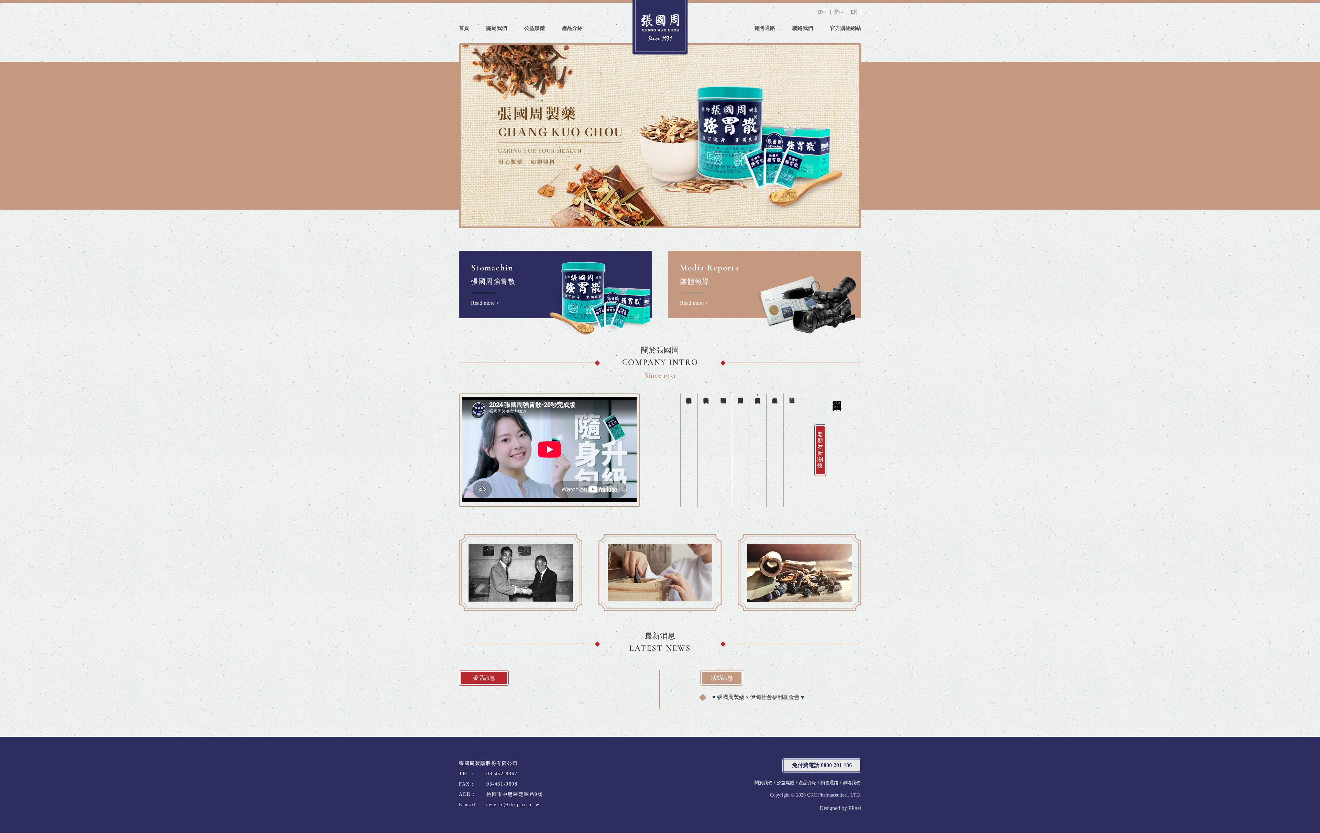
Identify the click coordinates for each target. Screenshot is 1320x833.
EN (854, 12)
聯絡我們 (802, 28)
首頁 (464, 28)
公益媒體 (534, 28)
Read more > (493, 284)
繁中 (822, 12)
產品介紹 (572, 28)
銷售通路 (765, 28)
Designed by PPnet (840, 808)
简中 (839, 12)
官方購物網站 (845, 28)
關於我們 (496, 28)
